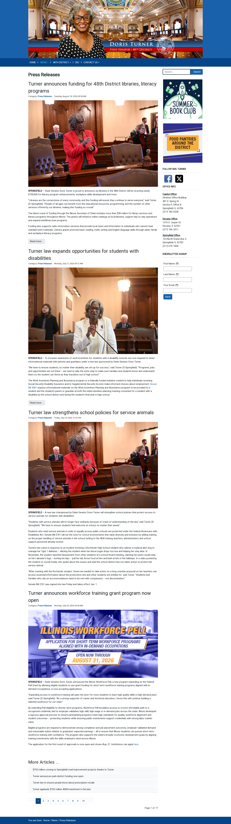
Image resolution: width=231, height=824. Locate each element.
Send (167, 296)
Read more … (36, 241)
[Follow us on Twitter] (179, 177)
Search (197, 71)
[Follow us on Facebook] (168, 177)
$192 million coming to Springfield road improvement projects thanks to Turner (73, 769)
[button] (44, 62)
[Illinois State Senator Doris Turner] (115, 29)
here (136, 744)
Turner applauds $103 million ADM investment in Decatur (61, 789)
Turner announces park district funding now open (57, 776)
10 (83, 800)
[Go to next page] (88, 799)
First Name (171, 263)
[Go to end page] (92, 799)
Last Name (171, 274)
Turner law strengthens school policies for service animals (91, 412)
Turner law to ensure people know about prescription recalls (63, 782)
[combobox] (176, 72)
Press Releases (45, 96)
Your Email (170, 285)
